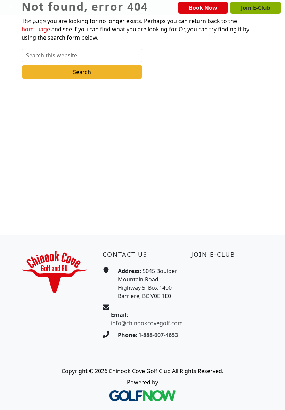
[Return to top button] (271, 396)
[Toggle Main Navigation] (253, 26)
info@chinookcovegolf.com (147, 323)
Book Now (203, 7)
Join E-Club (255, 7)
